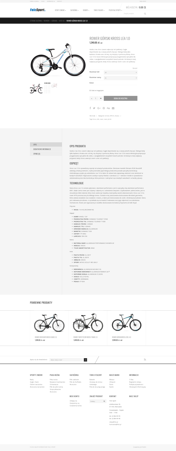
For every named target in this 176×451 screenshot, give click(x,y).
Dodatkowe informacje (42, 149)
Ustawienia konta (76, 406)
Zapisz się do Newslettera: (38, 360)
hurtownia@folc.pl (115, 424)
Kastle (111, 387)
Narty (32, 380)
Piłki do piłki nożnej (56, 387)
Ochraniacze (54, 384)
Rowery (85, 10)
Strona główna (36, 20)
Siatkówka (74, 10)
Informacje (50, 1)
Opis (35, 144)
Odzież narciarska (36, 384)
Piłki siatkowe (74, 380)
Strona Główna (34, 1)
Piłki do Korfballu (75, 382)
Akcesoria (53, 392)
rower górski (107, 119)
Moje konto (143, 1)
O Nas (42, 1)
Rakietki (92, 380)
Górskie (54, 20)
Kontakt (59, 1)
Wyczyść (135, 68)
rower (101, 119)
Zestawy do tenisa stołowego (96, 383)
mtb (98, 119)
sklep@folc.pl (113, 422)
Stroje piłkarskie (55, 389)
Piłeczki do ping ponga (97, 387)
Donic (111, 384)
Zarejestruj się (74, 403)
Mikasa (111, 380)
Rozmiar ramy (95, 77)
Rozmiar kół (94, 72)
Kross (94, 119)
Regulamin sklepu (135, 382)
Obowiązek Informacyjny (137, 387)
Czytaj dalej (49, 322)
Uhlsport (112, 382)
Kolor (92, 83)
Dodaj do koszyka (120, 98)
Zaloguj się (73, 401)
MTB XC (62, 20)
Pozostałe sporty (115, 10)
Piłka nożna (54, 380)
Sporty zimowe (60, 10)
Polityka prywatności (136, 384)
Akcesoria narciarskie (37, 387)
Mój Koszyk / (136, 7)
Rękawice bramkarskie (57, 382)
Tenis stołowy (98, 10)
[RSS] (145, 359)
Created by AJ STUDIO (139, 447)
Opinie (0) (36, 153)
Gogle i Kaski (34, 382)
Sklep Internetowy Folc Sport (45, 447)
